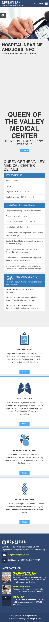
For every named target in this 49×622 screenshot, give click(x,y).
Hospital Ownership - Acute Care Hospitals (23, 211)
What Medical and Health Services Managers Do (25, 574)
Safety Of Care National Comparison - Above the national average (24, 242)
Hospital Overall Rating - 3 (17, 227)
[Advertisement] (24, 79)
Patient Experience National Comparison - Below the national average (23, 250)
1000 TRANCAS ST (14, 175)
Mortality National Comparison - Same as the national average (24, 234)
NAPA (8, 186)
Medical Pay (18, 597)
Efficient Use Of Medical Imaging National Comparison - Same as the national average (23, 267)
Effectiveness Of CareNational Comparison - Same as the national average (24, 259)
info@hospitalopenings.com (18, 555)
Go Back (24, 150)
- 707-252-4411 (19, 192)
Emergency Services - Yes (16, 216)
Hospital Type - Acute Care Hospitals (21, 205)
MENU (41, 3)
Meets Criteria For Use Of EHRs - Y (20, 222)
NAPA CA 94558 (13, 181)
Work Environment (22, 586)
